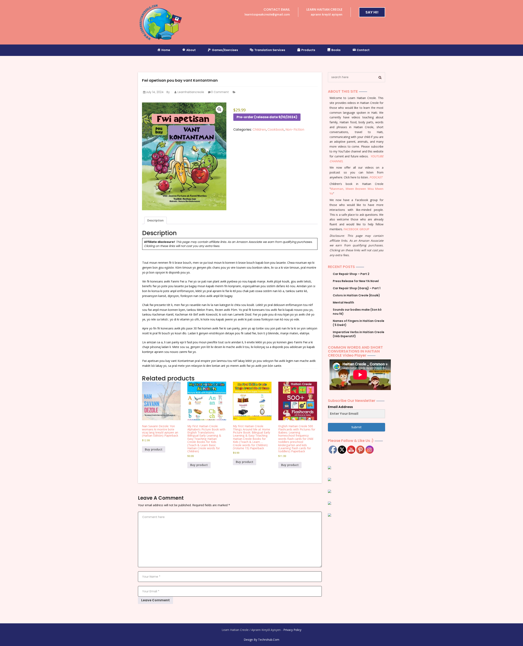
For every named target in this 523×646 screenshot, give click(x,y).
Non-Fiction (294, 129)
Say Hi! (372, 12)
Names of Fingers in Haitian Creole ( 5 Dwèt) (358, 323)
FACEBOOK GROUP (356, 229)
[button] (219, 109)
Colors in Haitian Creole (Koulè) (356, 295)
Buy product (153, 449)
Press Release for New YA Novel (356, 281)
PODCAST (375, 177)
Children (259, 129)
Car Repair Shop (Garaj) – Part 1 (356, 288)
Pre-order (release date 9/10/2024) (267, 117)
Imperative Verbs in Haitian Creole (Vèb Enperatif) (358, 334)
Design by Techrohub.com (261, 640)
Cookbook (275, 129)
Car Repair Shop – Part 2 (351, 274)
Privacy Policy (292, 630)
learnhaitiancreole (190, 92)
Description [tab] (155, 220)
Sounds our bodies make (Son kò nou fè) (357, 312)
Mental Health (343, 302)
